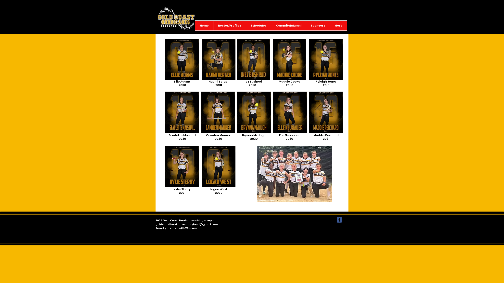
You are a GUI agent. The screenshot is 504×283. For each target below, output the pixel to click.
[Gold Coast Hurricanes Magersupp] (339, 220)
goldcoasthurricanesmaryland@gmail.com (187, 224)
